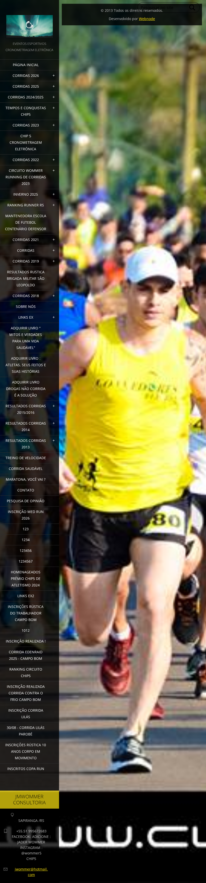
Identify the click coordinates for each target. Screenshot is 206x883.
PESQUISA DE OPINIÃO (25, 500)
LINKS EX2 (25, 595)
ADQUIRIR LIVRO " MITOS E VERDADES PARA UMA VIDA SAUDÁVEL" (25, 338)
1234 (26, 539)
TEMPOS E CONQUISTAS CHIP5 (26, 111)
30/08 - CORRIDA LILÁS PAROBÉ (25, 730)
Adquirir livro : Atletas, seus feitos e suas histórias (26, 365)
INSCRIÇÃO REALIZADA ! (26, 641)
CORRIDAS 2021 (26, 239)
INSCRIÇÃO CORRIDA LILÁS (25, 713)
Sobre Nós (26, 306)
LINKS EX (25, 317)
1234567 (26, 561)
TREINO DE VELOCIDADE (26, 457)
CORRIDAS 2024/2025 (25, 97)
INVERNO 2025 (25, 194)
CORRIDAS (25, 250)
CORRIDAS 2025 (26, 86)
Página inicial (26, 64)
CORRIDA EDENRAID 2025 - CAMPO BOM (25, 655)
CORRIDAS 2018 (26, 295)
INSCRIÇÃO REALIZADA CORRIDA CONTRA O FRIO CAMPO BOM (26, 693)
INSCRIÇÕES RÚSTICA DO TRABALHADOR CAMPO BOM (25, 613)
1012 (26, 630)
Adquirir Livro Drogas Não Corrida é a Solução (25, 389)
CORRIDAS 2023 (26, 125)
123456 (26, 550)
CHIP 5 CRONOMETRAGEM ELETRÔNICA (26, 142)
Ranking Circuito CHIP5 (25, 672)
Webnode (147, 18)
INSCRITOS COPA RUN (25, 768)
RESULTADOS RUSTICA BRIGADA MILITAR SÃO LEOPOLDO (25, 278)
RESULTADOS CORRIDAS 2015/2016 (26, 409)
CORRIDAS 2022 (26, 159)
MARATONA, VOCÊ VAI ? (25, 479)
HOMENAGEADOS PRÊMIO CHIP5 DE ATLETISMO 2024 (25, 578)
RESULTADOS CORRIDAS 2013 (26, 443)
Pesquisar (192, 7)
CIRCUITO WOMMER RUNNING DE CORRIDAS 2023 (26, 177)
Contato (25, 490)
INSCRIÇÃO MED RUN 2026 (26, 515)
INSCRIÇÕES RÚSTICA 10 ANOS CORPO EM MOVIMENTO (25, 751)
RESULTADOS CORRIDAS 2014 (26, 426)
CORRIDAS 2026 (26, 75)
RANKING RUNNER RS (25, 205)
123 (26, 529)
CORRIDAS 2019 (26, 261)
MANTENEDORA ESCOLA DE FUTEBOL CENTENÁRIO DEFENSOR (25, 222)
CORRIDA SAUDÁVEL (25, 468)
